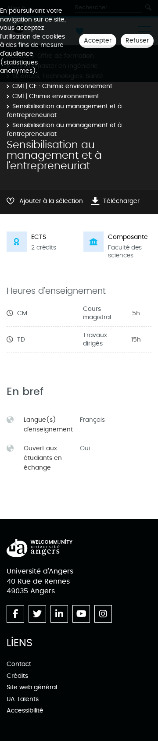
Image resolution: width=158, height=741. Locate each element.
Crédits (17, 675)
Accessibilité (25, 710)
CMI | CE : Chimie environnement (62, 86)
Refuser (137, 40)
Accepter (97, 40)
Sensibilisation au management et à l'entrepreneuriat (64, 111)
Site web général (32, 687)
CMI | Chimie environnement (55, 96)
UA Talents (23, 699)
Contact (19, 664)
